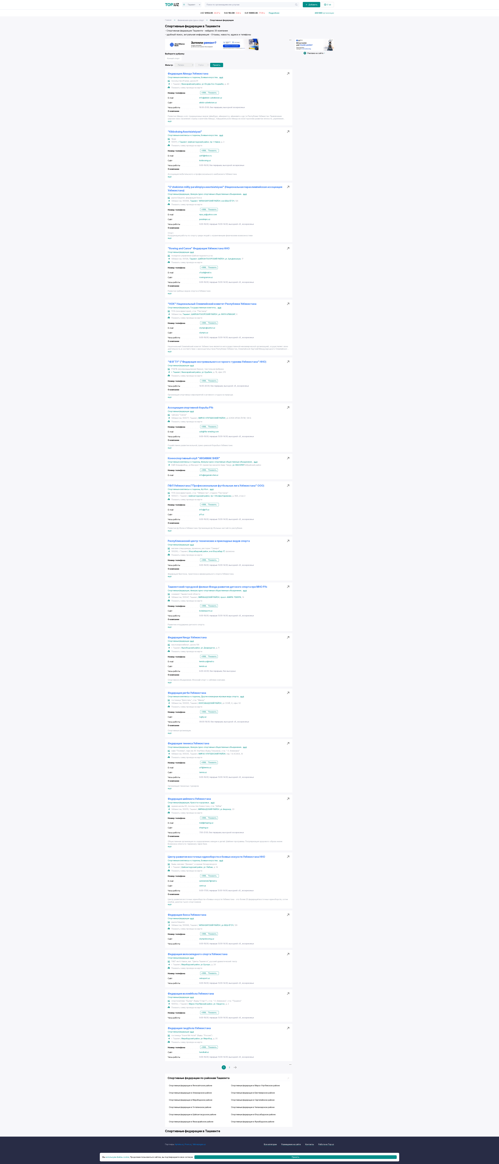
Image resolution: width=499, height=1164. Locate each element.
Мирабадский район (190, 964)
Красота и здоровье (200, 802)
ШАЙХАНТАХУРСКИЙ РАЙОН (211, 259)
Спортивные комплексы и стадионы (184, 77)
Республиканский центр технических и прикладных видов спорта (209, 541)
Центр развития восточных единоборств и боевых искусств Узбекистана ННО (216, 856)
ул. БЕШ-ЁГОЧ (227, 925)
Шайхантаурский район (198, 142)
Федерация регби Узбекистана (187, 692)
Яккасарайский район (191, 84)
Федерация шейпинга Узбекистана (189, 798)
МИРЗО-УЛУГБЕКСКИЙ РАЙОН (211, 418)
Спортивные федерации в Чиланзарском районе (252, 1107)
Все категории (270, 1144)
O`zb (329, 5)
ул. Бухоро (205, 964)
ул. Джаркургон (208, 648)
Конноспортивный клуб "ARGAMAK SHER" (194, 458)
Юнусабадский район (198, 551)
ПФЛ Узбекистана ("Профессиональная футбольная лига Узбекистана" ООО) (216, 485)
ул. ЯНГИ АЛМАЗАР (226, 314)
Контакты (309, 1144)
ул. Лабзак (208, 867)
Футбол (205, 489)
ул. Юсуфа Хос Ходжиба (213, 84)
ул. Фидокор (225, 809)
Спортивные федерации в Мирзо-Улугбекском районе (255, 1085)
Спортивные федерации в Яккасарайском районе (191, 1121)
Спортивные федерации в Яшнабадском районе (252, 1121)
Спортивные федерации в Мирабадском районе (190, 1100)
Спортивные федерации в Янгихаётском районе (190, 1085)
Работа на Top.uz (326, 1144)
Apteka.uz (179, 1144)
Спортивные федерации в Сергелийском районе (252, 1100)
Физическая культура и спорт (191, 20)
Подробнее (274, 13)
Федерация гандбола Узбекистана (189, 1028)
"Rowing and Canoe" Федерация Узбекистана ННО (199, 248)
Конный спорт (173, 58)
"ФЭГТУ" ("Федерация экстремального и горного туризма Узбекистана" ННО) (217, 361)
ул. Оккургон (219, 1004)
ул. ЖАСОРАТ (238, 465)
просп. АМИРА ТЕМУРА (231, 597)
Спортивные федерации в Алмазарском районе (190, 1093)
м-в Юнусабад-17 (217, 551)
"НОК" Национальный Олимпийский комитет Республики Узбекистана (212, 303)
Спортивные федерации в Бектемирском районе (253, 1093)
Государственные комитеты (203, 307)
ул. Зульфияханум (233, 259)
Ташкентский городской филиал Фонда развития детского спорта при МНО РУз (217, 586)
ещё (221, 77)
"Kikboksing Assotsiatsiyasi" (185, 131)
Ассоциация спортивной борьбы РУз (190, 407)
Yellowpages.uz (199, 1144)
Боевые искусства (210, 77)
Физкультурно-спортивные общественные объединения (216, 194)
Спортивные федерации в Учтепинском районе (190, 1107)
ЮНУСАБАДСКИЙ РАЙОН (210, 703)
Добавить (313, 5)
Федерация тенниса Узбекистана (188, 743)
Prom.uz (188, 1144)
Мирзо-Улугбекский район (200, 1004)
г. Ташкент (182, 142)
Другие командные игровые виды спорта (220, 696)
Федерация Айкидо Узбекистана (188, 73)
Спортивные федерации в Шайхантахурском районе (192, 1114)
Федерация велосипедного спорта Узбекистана (197, 954)
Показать (212, 93)
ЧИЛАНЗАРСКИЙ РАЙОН (209, 201)
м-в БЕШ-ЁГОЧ (227, 201)
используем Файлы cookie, (118, 1157)
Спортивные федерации (179, 194)
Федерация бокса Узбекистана (187, 914)
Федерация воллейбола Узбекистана (191, 993)
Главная (168, 20)
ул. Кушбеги (207, 372)
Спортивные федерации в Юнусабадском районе (253, 1114)
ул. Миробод (206, 1038)
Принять (217, 65)
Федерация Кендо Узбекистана (187, 637)
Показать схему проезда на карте (186, 87)
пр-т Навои (215, 142)
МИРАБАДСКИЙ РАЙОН (208, 597)
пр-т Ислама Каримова (221, 496)
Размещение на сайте (291, 1144)
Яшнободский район (190, 648)
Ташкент (194, 201)
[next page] (235, 1067)
